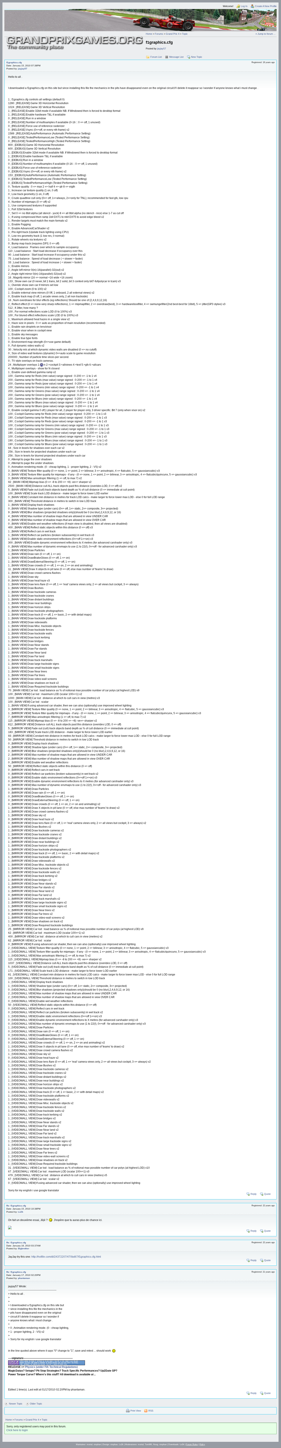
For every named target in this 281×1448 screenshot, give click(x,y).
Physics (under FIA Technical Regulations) (51, 1367)
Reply (253, 1194)
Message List (176, 57)
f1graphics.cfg (14, 62)
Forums (159, 33)
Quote (267, 1194)
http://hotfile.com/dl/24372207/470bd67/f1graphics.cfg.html (66, 1256)
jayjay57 (161, 48)
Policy (202, 1444)
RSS (150, 1410)
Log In (244, 6)
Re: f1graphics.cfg (16, 1205)
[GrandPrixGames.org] (75, 37)
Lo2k (20, 1212)
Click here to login (17, 1430)
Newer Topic (15, 1403)
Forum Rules (192, 1444)
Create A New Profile (266, 6)
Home (149, 33)
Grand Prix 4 (172, 33)
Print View (135, 1410)
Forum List (156, 57)
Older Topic (36, 1403)
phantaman (24, 1278)
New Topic (196, 57)
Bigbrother (23, 1248)
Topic (185, 33)
